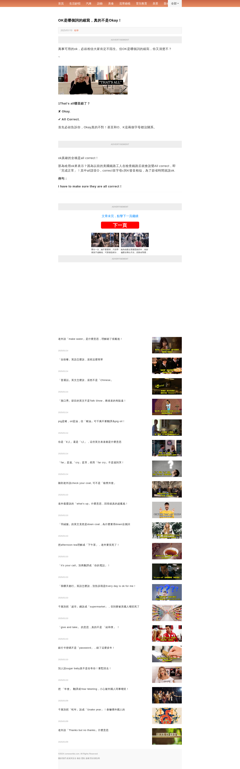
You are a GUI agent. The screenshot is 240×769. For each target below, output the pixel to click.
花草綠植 (124, 3)
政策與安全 (71, 758)
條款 (79, 758)
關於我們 (62, 758)
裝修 (166, 3)
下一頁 (120, 225)
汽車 (89, 3)
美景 (155, 3)
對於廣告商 (95, 758)
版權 (88, 758)
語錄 (100, 3)
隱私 (83, 758)
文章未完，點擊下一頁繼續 (120, 216)
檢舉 (76, 30)
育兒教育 (141, 3)
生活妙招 (74, 3)
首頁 (61, 3)
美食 (111, 3)
